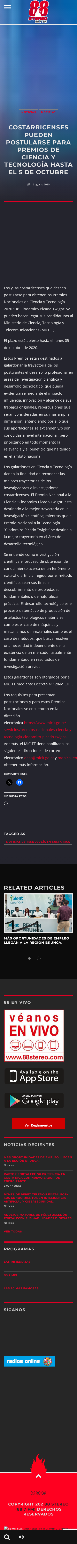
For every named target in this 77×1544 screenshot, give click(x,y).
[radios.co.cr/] (29, 1365)
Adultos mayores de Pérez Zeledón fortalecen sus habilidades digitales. (38, 1216)
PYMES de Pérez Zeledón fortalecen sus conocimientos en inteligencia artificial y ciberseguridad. (36, 1198)
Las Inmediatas (17, 1261)
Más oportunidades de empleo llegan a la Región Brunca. (36, 941)
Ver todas (13, 1231)
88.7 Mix (10, 1275)
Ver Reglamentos (38, 1125)
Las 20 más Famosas (21, 1288)
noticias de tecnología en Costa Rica (38, 842)
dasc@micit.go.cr (39, 757)
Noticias (28, 112)
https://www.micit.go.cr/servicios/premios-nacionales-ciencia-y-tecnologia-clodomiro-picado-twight (38, 729)
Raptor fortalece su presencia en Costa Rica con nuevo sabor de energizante (35, 1178)
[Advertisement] (38, 63)
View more (38, 913)
